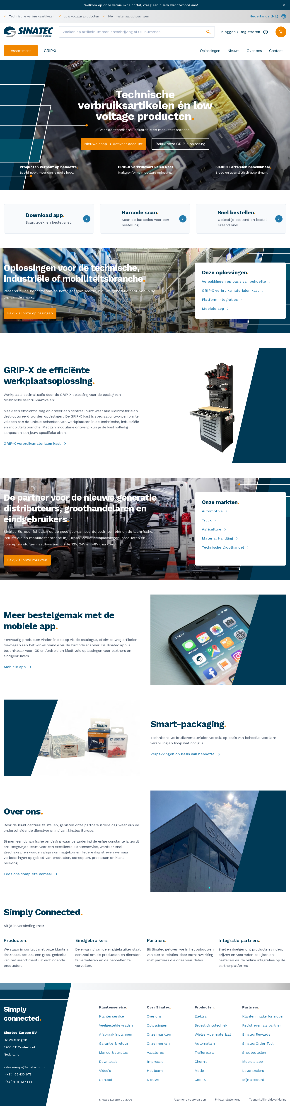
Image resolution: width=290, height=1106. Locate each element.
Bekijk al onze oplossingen (30, 313)
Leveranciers (253, 1070)
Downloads (108, 1061)
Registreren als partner (261, 1025)
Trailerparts (204, 1052)
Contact (276, 50)
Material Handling (217, 538)
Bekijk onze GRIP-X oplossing (180, 144)
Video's (105, 1070)
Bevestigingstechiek (211, 1025)
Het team (155, 1070)
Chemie (201, 1061)
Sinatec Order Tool (257, 1043)
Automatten (205, 1043)
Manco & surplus (113, 1052)
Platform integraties (220, 299)
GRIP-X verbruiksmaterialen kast (230, 290)
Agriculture (211, 529)
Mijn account (253, 1079)
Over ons (254, 50)
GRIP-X (50, 50)
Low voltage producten (81, 16)
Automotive (212, 511)
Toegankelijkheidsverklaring (267, 1099)
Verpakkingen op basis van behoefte (234, 281)
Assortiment (21, 50)
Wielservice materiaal (213, 1034)
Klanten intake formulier (263, 1016)
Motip (199, 1070)
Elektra (201, 1016)
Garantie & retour (113, 1043)
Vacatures (155, 1052)
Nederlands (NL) (263, 16)
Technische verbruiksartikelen (31, 16)
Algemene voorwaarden (190, 1099)
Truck (207, 520)
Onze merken (158, 1043)
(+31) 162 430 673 (18, 1074)
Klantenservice (111, 1016)
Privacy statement (227, 1099)
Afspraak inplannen (115, 1034)
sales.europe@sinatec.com (24, 1067)
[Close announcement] (284, 5)
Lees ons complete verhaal (28, 874)
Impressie (155, 1061)
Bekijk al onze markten (27, 560)
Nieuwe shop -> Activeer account (113, 144)
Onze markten (159, 1034)
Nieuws (233, 50)
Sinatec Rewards (256, 1034)
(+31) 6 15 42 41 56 (18, 1081)
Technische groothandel (223, 547)
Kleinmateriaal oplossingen (128, 16)
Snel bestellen (254, 1052)
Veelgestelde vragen (116, 1025)
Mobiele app (213, 308)
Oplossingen (210, 50)
